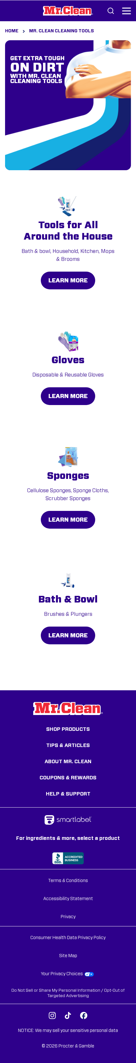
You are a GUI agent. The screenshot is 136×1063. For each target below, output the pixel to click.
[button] (126, 11)
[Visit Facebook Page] (83, 1015)
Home (11, 31)
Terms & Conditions (68, 881)
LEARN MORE (68, 281)
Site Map (68, 956)
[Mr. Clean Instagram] (52, 1015)
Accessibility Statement (68, 899)
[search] (110, 11)
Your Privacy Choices (62, 974)
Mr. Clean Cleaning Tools (61, 31)
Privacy (68, 917)
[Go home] (68, 11)
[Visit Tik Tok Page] (68, 1015)
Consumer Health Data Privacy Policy (68, 938)
